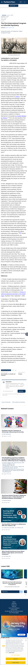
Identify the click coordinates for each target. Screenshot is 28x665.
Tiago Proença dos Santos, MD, (9, 469)
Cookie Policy (11, 652)
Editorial (14, 606)
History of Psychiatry (6, 402)
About (14, 602)
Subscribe (21, 391)
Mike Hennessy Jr (7, 434)
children (17, 96)
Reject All (16, 658)
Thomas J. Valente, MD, (19, 466)
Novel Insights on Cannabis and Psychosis (8, 374)
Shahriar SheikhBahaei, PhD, (8, 464)
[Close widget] (25, 617)
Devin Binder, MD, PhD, (7, 470)
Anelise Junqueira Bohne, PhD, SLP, (10, 467)
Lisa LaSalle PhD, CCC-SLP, (8, 466)
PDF (20, 233)
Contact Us (14, 605)
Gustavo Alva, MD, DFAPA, (18, 470)
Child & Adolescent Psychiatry (18, 402)
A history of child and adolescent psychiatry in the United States (13, 294)
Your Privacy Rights (14, 612)
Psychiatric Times (5, 16)
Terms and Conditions (14, 608)
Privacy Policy (14, 609)
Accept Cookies (15, 662)
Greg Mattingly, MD (6, 471)
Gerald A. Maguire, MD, (8, 462)
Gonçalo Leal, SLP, (20, 469)
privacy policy (4, 394)
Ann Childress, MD (19, 527)
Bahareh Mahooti (7, 500)
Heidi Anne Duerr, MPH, (19, 462)
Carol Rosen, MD (7, 556)
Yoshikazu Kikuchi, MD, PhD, (8, 465)
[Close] (25, 640)
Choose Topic (12, 5)
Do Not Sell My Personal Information (14, 611)
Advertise (14, 603)
